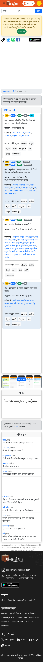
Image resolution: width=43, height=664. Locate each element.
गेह (29, 187)
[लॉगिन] (39, 3)
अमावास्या (8, 135)
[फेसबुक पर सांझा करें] (18, 39)
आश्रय (17, 187)
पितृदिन (21, 135)
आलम (22, 237)
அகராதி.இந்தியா (30, 613)
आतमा (7, 303)
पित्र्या (27, 135)
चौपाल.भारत (29, 621)
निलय (21, 190)
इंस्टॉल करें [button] (21, 379)
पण (31, 190)
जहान (27, 239)
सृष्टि (11, 257)
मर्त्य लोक (19, 251)
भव (13, 248)
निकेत (10, 190)
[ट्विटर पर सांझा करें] (8, 39)
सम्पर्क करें (32, 600)
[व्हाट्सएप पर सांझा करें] (13, 39)
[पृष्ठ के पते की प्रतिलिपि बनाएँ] (3, 39)
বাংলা (29, 148)
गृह (27, 187)
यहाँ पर (15, 426)
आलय (12, 187)
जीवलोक (12, 242)
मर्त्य (13, 251)
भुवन (16, 248)
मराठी (15, 148)
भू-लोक (21, 248)
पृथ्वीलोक (8, 248)
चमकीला (5, 463)
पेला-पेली (6, 496)
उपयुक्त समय (7, 455)
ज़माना (32, 239)
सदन (10, 193)
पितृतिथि (15, 135)
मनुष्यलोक (8, 251)
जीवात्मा (17, 303)
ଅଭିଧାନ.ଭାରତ (34, 617)
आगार (32, 184)
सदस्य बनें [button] (21, 31)
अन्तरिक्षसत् (25, 300)
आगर (27, 184)
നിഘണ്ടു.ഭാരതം (7, 617)
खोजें (38, 11)
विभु (34, 303)
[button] (5, 381)
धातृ (22, 303)
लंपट (4, 439)
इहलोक (31, 237)
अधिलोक (16, 237)
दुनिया (32, 242)
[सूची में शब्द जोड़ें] (14, 110)
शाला (6, 193)
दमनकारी (6, 525)
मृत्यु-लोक (8, 254)
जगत (9, 239)
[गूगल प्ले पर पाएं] (35, 39)
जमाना (14, 239)
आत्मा (11, 303)
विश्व (28, 254)
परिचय (3, 600)
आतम (32, 300)
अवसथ (15, 184)
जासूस (5, 515)
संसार (33, 254)
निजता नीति (11, 600)
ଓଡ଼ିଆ (8, 148)
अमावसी (21, 132)
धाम (6, 190)
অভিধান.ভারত (5, 621)
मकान (35, 190)
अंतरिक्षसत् (16, 300)
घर (32, 187)
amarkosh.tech (17, 621)
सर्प (4, 533)
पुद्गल (26, 303)
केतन (23, 187)
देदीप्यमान (6, 447)
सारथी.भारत (4, 625)
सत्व (10, 306)
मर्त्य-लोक (26, 251)
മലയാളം (16, 153)
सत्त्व (6, 306)
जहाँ (18, 239)
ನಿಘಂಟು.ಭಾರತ (22, 617)
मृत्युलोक (15, 254)
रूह (30, 303)
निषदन (26, 190)
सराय (15, 193)
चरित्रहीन (6, 507)
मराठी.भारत (4, 613)
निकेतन (15, 190)
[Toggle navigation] (3, 3)
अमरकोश (6, 91)
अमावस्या (28, 132)
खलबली (5, 471)
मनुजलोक (33, 248)
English (22, 148)
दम (35, 187)
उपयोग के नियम (21, 600)
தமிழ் (8, 153)
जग (6, 239)
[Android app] (10, 584)
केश (36, 237)
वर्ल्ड (24, 254)
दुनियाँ (7, 245)
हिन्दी (14, 91)
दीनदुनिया (19, 242)
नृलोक (18, 245)
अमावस (15, 132)
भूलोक (27, 248)
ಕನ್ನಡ (31, 143)
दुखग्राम (26, 242)
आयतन (7, 187)
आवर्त (26, 237)
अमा (5, 110)
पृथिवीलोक (24, 245)
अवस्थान (22, 184)
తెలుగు (24, 143)
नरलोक (12, 245)
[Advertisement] (21, 65)
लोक (20, 254)
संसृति (7, 257)
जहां (22, 239)
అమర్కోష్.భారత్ (15, 613)
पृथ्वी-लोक (32, 245)
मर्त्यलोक (33, 251)
